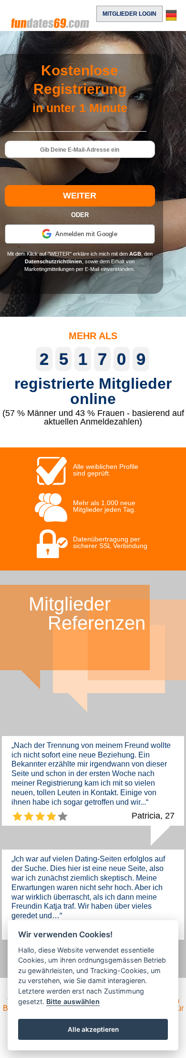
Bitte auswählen (73, 1001)
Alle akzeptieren (93, 1029)
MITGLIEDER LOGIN (129, 13)
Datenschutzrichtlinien (53, 261)
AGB (135, 254)
